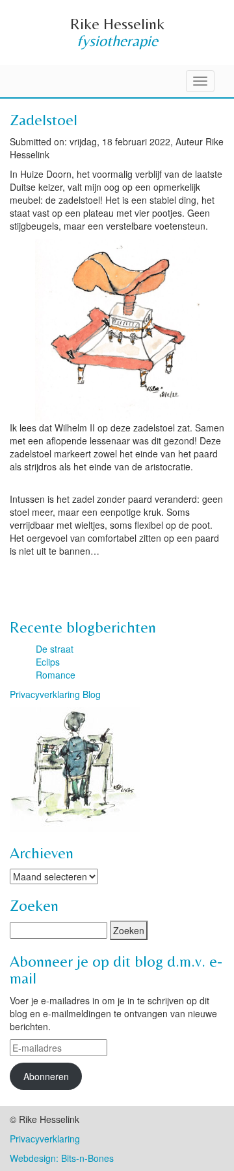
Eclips (48, 661)
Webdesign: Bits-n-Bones (62, 1158)
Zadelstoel (43, 119)
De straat (54, 648)
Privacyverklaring (45, 1138)
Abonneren (46, 1076)
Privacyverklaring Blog (55, 694)
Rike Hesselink (117, 23)
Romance (55, 674)
